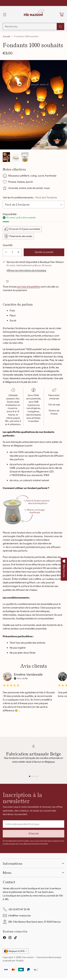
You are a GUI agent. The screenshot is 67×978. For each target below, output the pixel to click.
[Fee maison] (33, 14)
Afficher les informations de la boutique (26, 270)
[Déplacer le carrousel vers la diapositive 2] (32, 776)
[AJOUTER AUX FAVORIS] (7, 281)
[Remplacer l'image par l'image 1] (6, 157)
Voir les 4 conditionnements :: (30, 197)
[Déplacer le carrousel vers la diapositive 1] (29, 776)
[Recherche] (60, 26)
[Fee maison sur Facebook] (4, 938)
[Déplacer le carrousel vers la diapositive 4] (37, 776)
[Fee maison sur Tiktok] (15, 938)
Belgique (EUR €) (16, 951)
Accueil (6, 36)
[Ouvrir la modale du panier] (61, 14)
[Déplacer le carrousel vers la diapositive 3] (34, 776)
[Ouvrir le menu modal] (4, 14)
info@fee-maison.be (19, 915)
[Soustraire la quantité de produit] (6, 252)
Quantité (7, 245)
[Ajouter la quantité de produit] (18, 252)
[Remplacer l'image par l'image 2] (15, 157)
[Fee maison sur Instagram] (10, 938)
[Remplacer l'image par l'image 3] (25, 157)
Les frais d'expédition (28, 286)
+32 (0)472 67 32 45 (19, 909)
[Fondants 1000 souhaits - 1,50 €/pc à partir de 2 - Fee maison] (33, 104)
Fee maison (28, 957)
